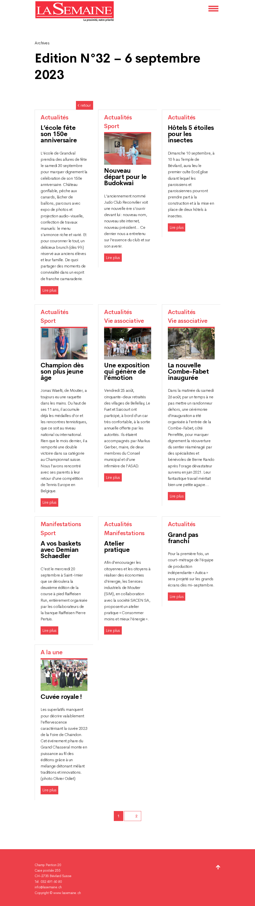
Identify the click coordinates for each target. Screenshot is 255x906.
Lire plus (49, 290)
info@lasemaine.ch (48, 887)
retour (85, 105)
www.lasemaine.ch (67, 893)
